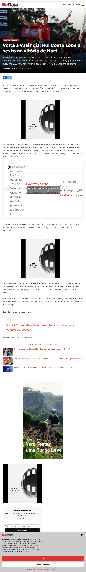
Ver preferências (43, 565)
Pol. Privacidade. (24, 526)
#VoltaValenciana (36, 184)
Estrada (7, 40)
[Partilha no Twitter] (9, 77)
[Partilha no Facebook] (5, 77)
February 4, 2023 (71, 194)
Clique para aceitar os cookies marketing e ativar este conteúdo (43, 189)
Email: (22, 518)
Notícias (15, 40)
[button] (83, 535)
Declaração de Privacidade (49, 569)
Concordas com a (18, 526)
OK (43, 558)
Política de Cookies (33, 569)
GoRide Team (10, 68)
